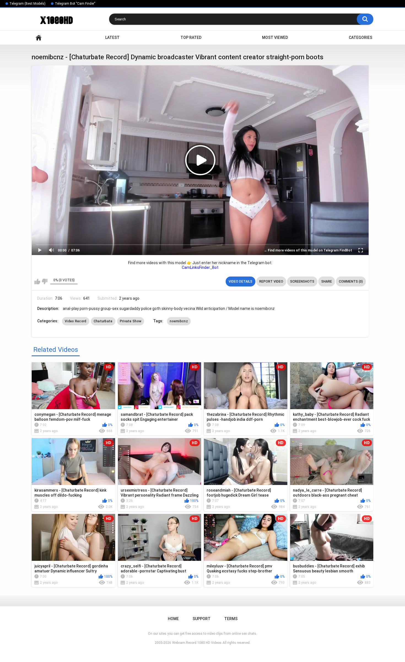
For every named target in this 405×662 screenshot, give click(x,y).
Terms (230, 619)
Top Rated (190, 37)
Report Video (271, 281)
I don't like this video (44, 281)
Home (38, 38)
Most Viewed (275, 37)
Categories (360, 37)
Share (326, 281)
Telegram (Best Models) (27, 4)
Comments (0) (351, 281)
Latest (112, 37)
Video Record (76, 321)
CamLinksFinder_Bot (200, 267)
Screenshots (302, 281)
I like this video (37, 281)
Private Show (131, 321)
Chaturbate (103, 321)
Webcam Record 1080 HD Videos (197, 643)
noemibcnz (179, 321)
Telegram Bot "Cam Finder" (75, 4)
